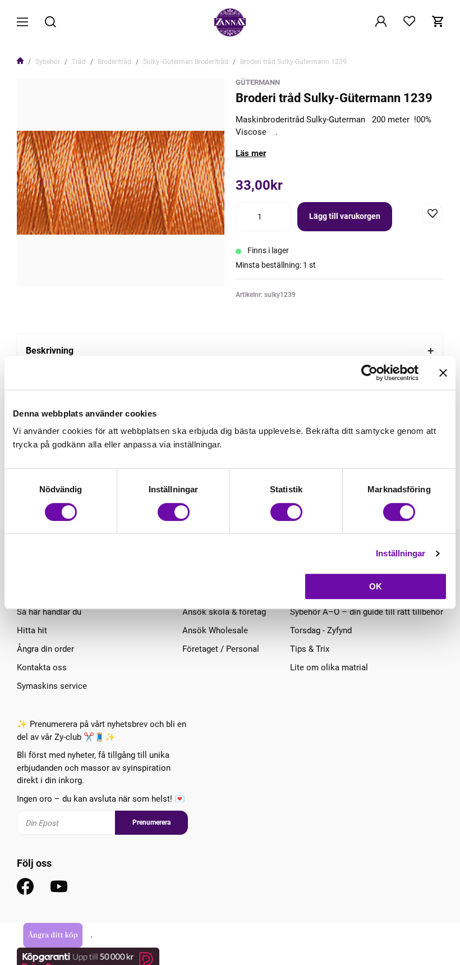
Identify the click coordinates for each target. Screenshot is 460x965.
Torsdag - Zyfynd (321, 630)
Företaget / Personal (220, 649)
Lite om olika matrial (329, 667)
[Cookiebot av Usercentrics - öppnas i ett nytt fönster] (369, 372)
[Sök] (50, 22)
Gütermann (258, 82)
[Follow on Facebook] (25, 886)
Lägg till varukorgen (344, 216)
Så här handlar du (49, 612)
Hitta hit (32, 630)
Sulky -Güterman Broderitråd (185, 62)
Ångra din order (45, 649)
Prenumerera (151, 822)
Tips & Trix (309, 649)
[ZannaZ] (230, 22)
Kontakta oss (42, 667)
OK (375, 586)
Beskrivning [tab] (49, 350)
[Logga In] (381, 22)
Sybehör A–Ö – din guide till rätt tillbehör (366, 612)
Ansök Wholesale (215, 630)
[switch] (174, 512)
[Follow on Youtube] (59, 886)
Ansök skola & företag (224, 612)
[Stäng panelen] (443, 373)
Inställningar (400, 553)
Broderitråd (114, 62)
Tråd (79, 62)
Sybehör (47, 62)
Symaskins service (52, 686)
